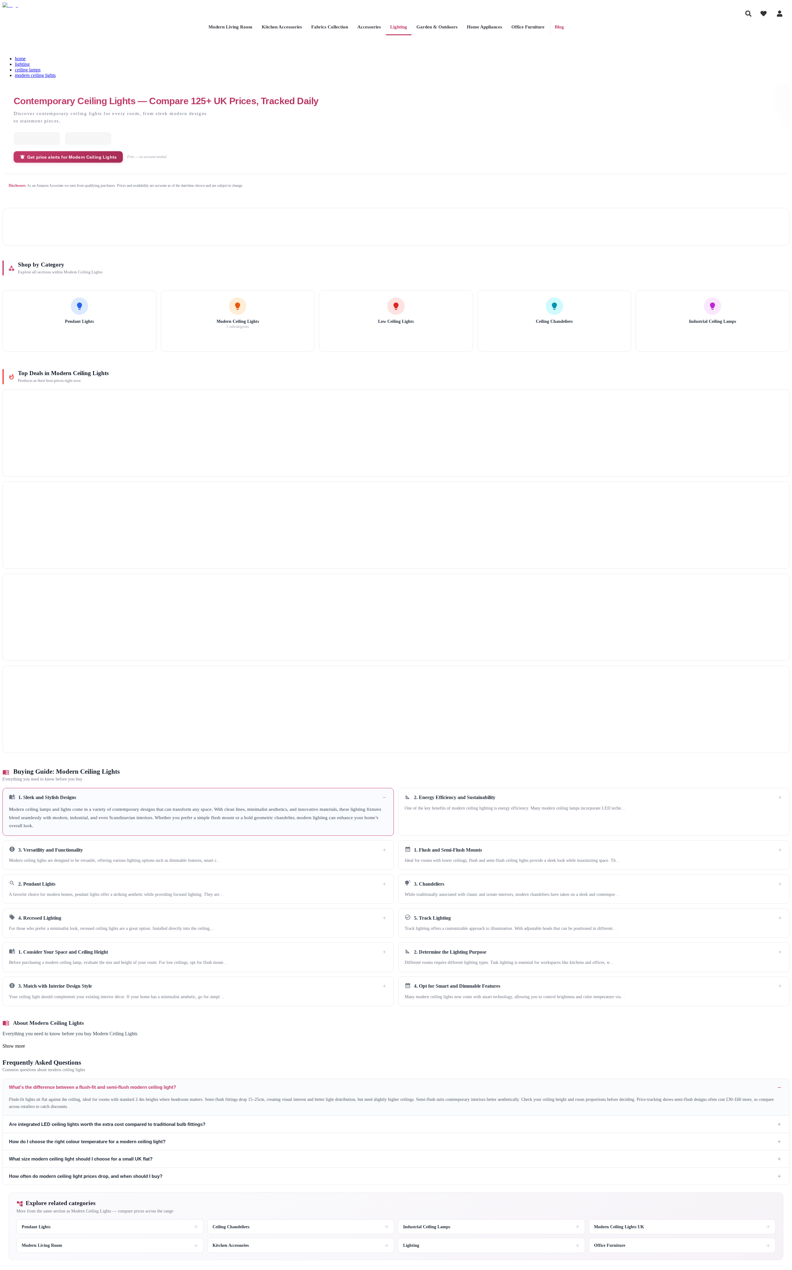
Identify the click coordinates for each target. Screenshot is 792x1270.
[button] (198, 812)
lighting (22, 64)
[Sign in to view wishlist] (763, 14)
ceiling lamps (28, 69)
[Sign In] (779, 14)
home (20, 58)
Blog (559, 26)
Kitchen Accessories (282, 26)
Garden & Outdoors (437, 26)
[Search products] (748, 14)
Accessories (369, 26)
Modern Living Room (230, 26)
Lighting (398, 26)
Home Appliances (484, 26)
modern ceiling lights (35, 75)
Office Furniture (527, 26)
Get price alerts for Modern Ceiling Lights (72, 157)
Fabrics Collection (329, 26)
